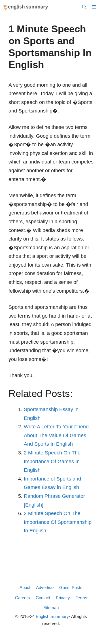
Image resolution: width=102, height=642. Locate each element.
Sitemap (51, 607)
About (25, 587)
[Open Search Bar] (84, 7)
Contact (43, 597)
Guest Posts (70, 587)
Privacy (63, 597)
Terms (81, 597)
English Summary (52, 616)
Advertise (45, 587)
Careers (22, 597)
